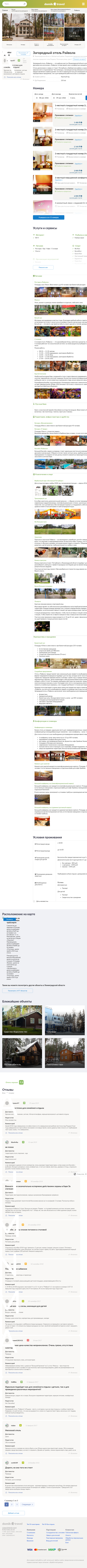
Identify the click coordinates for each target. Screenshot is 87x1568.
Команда (30, 1538)
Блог (67, 1542)
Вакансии (30, 1541)
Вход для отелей (52, 1541)
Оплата (68, 1535)
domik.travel (12, 1523)
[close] (85, 1174)
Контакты (30, 1535)
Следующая (26, 1504)
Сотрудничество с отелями (55, 1532)
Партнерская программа (54, 1538)
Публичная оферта (72, 1532)
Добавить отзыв (13, 1513)
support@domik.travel (9, 1528)
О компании (31, 1532)
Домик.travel (54, 4)
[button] (35, 112)
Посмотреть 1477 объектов (17, 991)
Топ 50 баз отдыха (48, 1524)
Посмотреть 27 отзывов (23, 53)
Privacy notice (80, 1174)
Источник (26, 79)
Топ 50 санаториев (33, 1524)
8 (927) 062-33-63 (8, 1529)
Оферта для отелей (53, 1535)
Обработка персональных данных (74, 1539)
